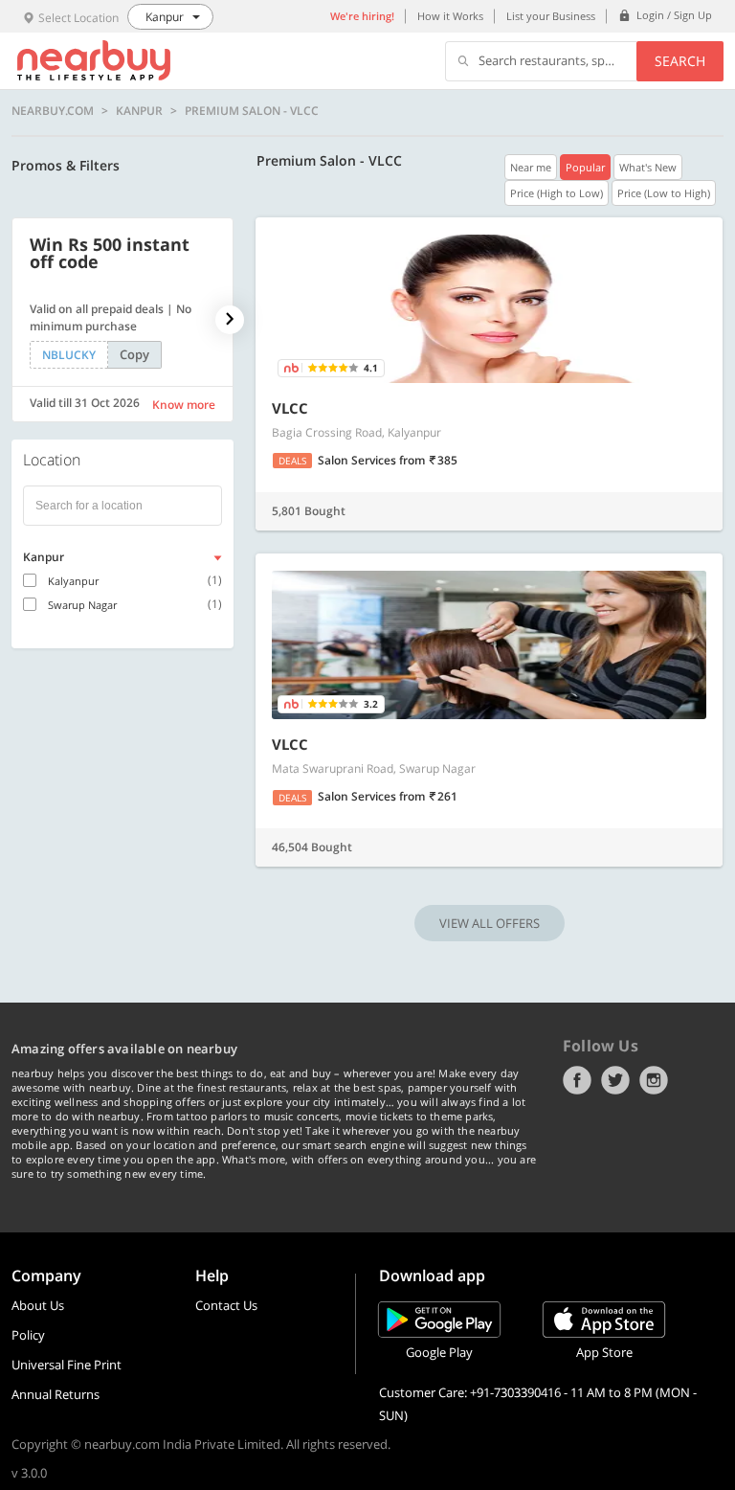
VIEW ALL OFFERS (489, 923)
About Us (37, 1305)
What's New (648, 167)
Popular (585, 167)
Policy (28, 1334)
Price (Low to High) (663, 193)
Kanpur (139, 111)
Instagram (653, 1080)
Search (680, 61)
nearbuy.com (52, 111)
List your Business (550, 16)
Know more (183, 404)
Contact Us (226, 1305)
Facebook (577, 1080)
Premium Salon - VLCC (252, 111)
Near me (530, 167)
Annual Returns (55, 1394)
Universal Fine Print (66, 1364)
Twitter (615, 1080)
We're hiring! (362, 16)
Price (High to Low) (556, 193)
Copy (134, 354)
